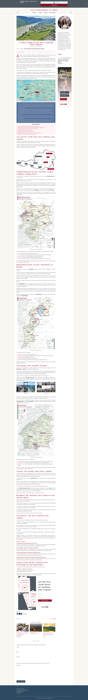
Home (17, 48)
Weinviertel (20, 257)
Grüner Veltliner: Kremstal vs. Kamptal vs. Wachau (27, 547)
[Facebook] (17, 614)
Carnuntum (20, 258)
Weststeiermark (21, 464)
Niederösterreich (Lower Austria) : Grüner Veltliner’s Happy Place (31, 127)
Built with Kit (45, 607)
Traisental (19, 256)
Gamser (18, 285)
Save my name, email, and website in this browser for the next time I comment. (33, 663)
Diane (19, 618)
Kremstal (19, 254)
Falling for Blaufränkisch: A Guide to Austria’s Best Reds (28, 552)
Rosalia (19, 359)
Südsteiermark (21, 462)
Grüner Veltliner (51, 190)
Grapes (40, 12)
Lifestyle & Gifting (66, 57)
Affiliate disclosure (48, 698)
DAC (31, 147)
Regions (35, 12)
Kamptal (24, 254)
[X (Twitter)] (19, 614)
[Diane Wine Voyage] (17, 12)
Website (18, 656)
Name (18, 646)
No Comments (39, 46)
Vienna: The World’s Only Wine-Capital (26, 131)
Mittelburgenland (21, 357)
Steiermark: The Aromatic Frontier (25, 130)
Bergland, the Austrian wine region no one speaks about (29, 132)
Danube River (28, 180)
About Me (38, 698)
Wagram (24, 256)
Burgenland (39, 288)
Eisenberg (20, 358)
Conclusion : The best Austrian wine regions (27, 134)
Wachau (19, 253)
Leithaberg (20, 354)
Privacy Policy (42, 698)
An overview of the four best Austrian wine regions (28, 126)
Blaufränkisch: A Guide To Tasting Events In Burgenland (22, 634)
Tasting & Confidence (63, 59)
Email (17, 651)
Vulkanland (20, 461)
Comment (18, 665)
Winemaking (52, 12)
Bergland (29, 503)
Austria (21, 48)
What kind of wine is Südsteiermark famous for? (48, 634)
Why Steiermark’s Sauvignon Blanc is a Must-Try (26, 543)
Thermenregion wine (34, 632)
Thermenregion (27, 258)
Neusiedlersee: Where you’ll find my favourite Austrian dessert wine (31, 557)
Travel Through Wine (63, 61)
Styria (23, 375)
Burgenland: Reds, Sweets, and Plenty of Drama (28, 128)
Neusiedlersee (21, 355)
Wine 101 (60, 63)
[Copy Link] (21, 614)
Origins (45, 12)
